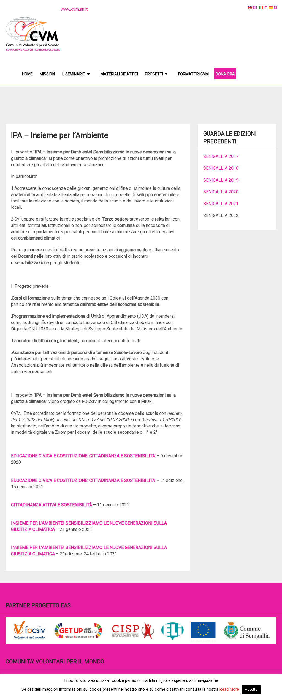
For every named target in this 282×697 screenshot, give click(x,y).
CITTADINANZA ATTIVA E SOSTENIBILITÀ (51, 504)
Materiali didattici (119, 74)
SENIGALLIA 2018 (220, 168)
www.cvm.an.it (74, 9)
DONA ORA (225, 74)
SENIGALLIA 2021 (220, 203)
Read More (229, 689)
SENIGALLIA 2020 (220, 191)
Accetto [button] (251, 689)
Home (27, 74)
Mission (47, 74)
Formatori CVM (193, 74)
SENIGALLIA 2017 (220, 156)
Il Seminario (73, 74)
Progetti (154, 74)
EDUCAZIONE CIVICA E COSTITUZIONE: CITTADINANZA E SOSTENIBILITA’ (83, 456)
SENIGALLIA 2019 (220, 180)
